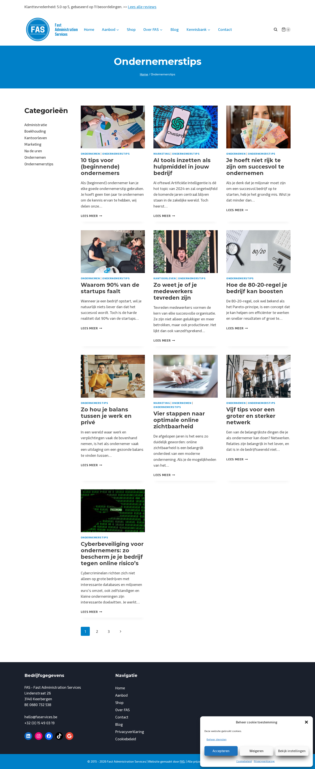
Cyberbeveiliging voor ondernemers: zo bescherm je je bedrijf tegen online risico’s (112, 553)
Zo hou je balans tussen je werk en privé (106, 416)
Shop (131, 29)
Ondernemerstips (116, 153)
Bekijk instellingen (292, 751)
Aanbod (121, 695)
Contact (225, 29)
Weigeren (256, 751)
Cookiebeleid (244, 761)
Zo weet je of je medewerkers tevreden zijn (175, 291)
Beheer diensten (216, 739)
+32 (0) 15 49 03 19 (39, 723)
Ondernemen (90, 153)
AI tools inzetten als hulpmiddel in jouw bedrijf (182, 166)
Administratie (35, 124)
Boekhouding (35, 131)
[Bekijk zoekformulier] (275, 29)
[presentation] (113, 127)
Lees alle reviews (142, 6)
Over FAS (122, 710)
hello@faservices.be (40, 717)
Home (89, 29)
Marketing (161, 153)
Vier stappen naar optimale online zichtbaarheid (179, 420)
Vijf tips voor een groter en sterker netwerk (250, 416)
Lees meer (91, 216)
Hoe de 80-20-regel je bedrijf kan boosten (256, 288)
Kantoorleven (164, 278)
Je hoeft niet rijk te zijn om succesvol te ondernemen (255, 166)
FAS (182, 761)
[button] (306, 722)
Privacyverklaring (264, 761)
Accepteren (221, 751)
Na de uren (33, 151)
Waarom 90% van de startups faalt (110, 288)
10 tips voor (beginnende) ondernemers (100, 166)
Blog (174, 29)
